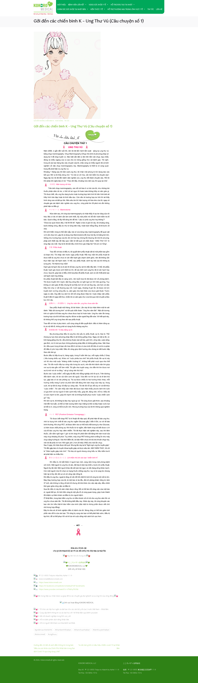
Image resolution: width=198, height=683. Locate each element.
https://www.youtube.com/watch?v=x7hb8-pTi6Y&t (58, 589)
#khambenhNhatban (63, 630)
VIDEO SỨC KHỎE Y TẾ (97, 4)
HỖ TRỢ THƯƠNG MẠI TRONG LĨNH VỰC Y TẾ (125, 9)
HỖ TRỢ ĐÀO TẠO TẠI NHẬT (121, 4)
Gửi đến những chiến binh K (44, 121)
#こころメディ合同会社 (76, 562)
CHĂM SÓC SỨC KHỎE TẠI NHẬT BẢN (71, 9)
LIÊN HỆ (159, 9)
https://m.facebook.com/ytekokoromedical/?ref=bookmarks (62, 586)
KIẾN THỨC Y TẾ (97, 9)
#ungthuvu (52, 634)
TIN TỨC (150, 9)
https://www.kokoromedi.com (50, 582)
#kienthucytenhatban (101, 630)
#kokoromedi (40, 634)
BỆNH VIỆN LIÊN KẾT (76, 4)
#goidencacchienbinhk (43, 630)
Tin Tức (66, 121)
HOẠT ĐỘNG (59, 121)
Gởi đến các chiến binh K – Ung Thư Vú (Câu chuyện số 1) (73, 126)
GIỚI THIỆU (61, 4)
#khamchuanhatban (82, 630)
